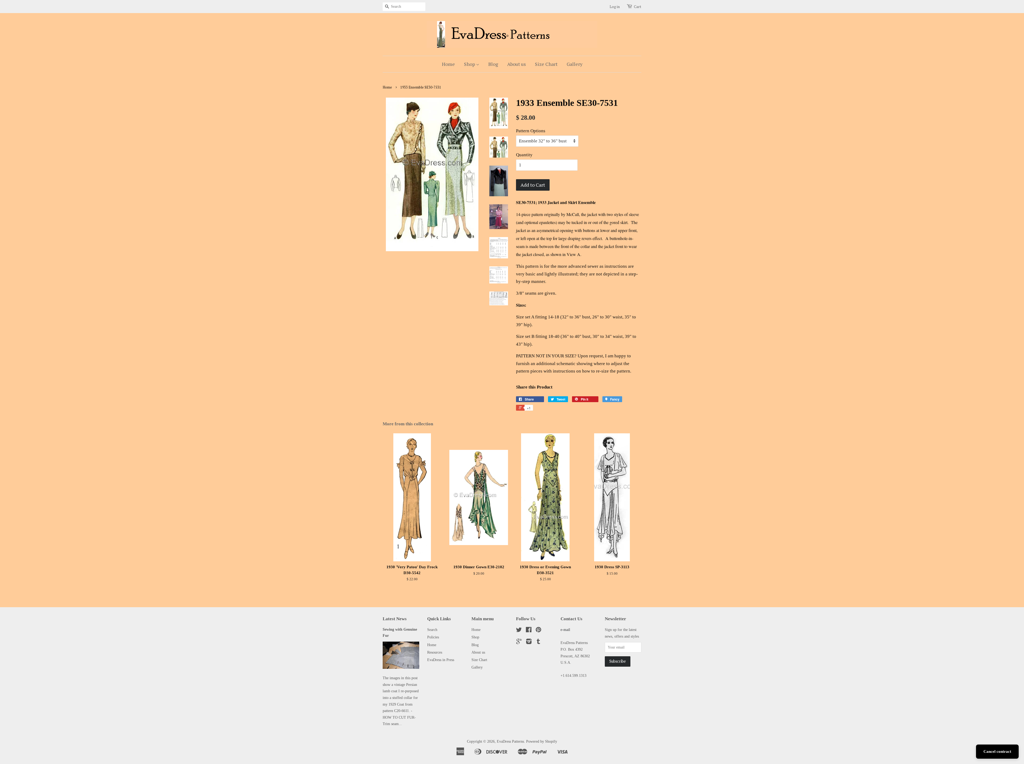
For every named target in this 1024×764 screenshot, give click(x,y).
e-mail (565, 629)
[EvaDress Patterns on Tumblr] (538, 642)
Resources (434, 652)
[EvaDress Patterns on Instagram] (529, 642)
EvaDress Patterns (510, 741)
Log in (615, 6)
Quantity (524, 154)
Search (432, 629)
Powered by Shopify (541, 741)
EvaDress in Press (440, 660)
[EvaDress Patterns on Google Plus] (519, 642)
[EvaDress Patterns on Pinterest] (538, 631)
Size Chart (546, 64)
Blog (493, 64)
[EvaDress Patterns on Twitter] (519, 631)
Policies (433, 637)
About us (516, 64)
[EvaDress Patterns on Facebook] (529, 631)
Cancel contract (997, 751)
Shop (470, 64)
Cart (637, 6)
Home (448, 64)
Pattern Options (530, 130)
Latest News (395, 618)
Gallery (574, 64)
